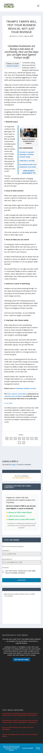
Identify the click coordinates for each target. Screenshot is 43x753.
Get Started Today (21, 659)
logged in (14, 464)
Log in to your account (16, 516)
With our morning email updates (13, 546)
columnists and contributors (13, 396)
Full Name (6, 551)
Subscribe (21, 580)
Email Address (7, 559)
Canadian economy (30, 388)
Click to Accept (28, 748)
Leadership (19, 388)
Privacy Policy (38, 748)
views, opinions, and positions (17, 394)
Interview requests (12, 66)
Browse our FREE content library (20, 512)
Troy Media (9, 403)
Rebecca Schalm (17, 36)
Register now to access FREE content (21, 519)
